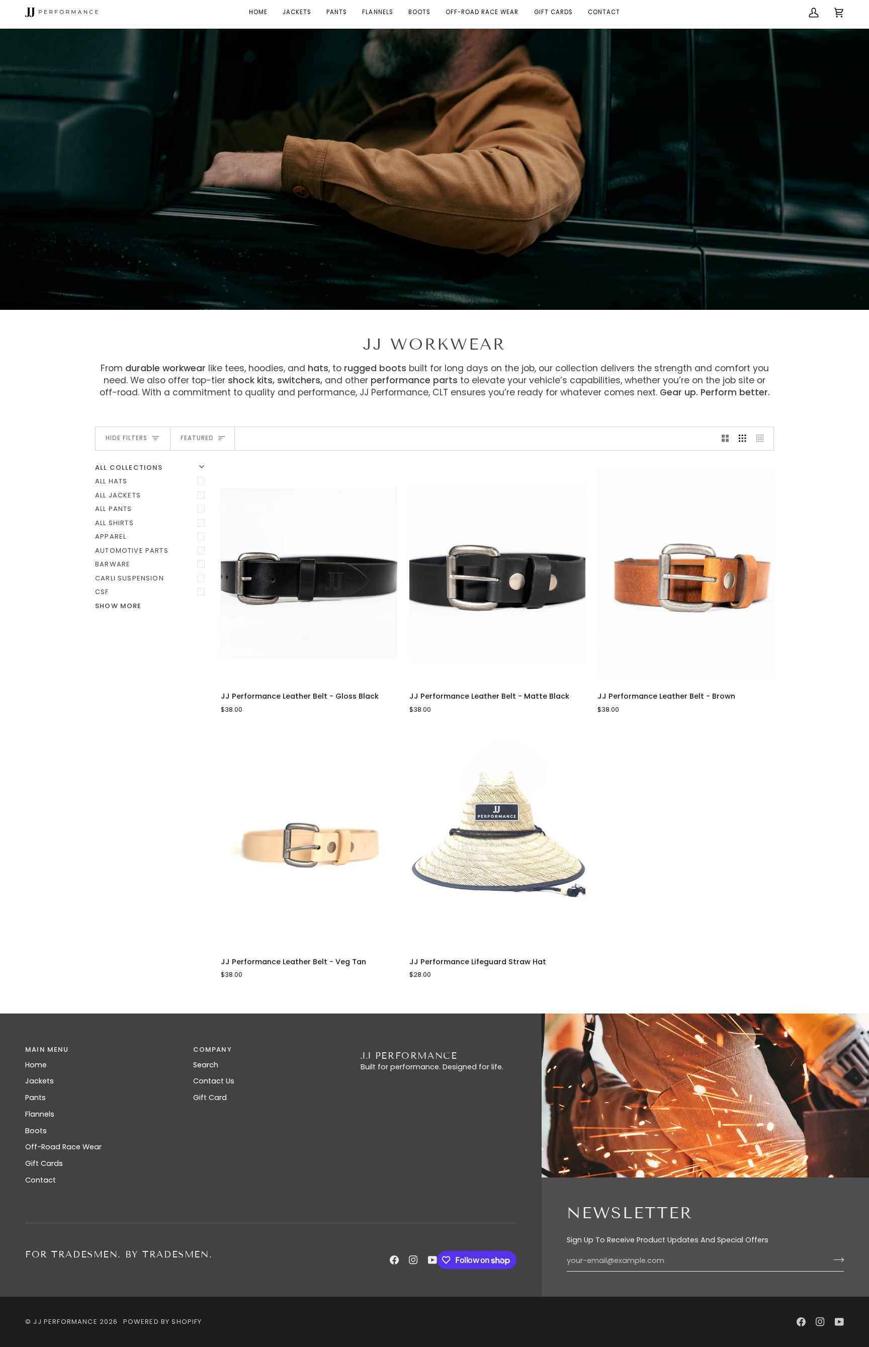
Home (36, 1065)
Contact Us (213, 1081)
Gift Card (210, 1097)
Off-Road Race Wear (63, 1147)
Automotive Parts (131, 550)
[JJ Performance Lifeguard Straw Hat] (497, 838)
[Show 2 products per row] (725, 438)
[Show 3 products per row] (742, 438)
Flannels (39, 1114)
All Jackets (118, 495)
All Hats (111, 481)
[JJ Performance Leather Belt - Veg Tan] (309, 838)
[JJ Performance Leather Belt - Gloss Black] (309, 573)
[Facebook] (394, 1260)
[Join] (835, 1259)
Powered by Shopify (162, 1321)
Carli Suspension (129, 578)
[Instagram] (413, 1260)
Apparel (110, 536)
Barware (112, 564)
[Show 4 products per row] (762, 438)
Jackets (39, 1081)
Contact (40, 1180)
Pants (35, 1097)
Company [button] (212, 1049)
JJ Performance (65, 1321)
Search (205, 1065)
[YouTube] (432, 1260)
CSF (102, 592)
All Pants (113, 509)
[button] (482, 12)
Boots (36, 1131)
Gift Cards (44, 1163)
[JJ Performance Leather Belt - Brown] (685, 573)
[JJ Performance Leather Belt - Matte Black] (497, 573)
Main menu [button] (47, 1049)
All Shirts (114, 523)
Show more (118, 606)
